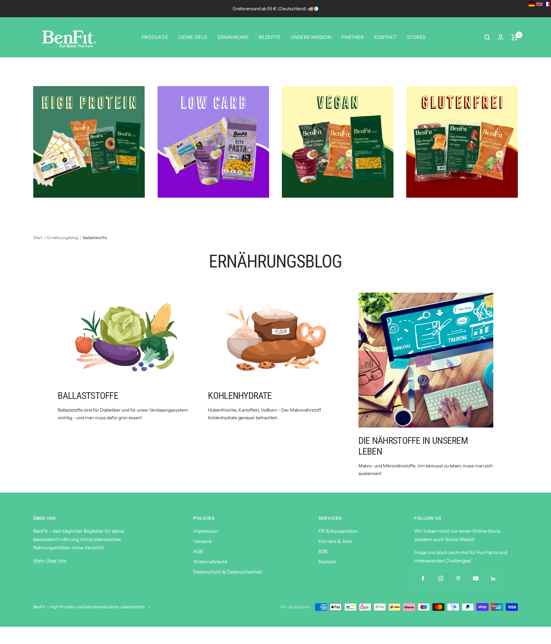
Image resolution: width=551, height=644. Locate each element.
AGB (198, 551)
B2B (323, 551)
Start (38, 237)
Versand (202, 541)
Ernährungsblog (62, 237)
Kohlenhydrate (240, 395)
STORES (416, 37)
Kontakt (327, 562)
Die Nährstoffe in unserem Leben (413, 446)
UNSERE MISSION (311, 37)
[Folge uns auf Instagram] (440, 578)
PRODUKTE (155, 37)
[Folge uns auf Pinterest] (458, 578)
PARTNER (353, 37)
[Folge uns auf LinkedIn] (493, 578)
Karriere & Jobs (335, 541)
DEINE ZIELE (193, 37)
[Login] (500, 37)
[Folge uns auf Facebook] (423, 578)
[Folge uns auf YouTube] (475, 578)
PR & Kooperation (338, 531)
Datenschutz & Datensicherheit (227, 572)
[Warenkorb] (514, 37)
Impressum (205, 531)
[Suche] (487, 37)
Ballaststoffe (88, 395)
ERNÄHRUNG (233, 37)
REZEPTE (270, 37)
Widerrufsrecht (210, 562)
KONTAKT (385, 37)
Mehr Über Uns (49, 561)
